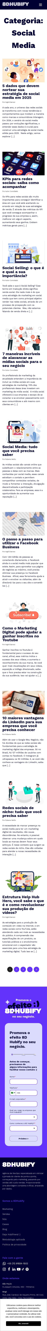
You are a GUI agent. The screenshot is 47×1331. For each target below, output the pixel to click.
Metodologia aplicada (13, 1239)
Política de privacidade (14, 1244)
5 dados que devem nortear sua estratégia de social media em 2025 (21, 91)
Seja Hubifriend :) (11, 1234)
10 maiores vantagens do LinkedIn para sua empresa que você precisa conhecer (23, 724)
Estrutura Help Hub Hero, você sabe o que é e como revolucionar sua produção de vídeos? (23, 905)
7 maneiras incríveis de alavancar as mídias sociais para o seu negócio (22, 360)
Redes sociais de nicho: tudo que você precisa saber (22, 811)
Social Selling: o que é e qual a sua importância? (23, 272)
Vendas (6, 1214)
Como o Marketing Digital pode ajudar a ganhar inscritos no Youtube (22, 634)
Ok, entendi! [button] (23, 1323)
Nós (4, 1219)
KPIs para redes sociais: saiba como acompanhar (20, 183)
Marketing (7, 1209)
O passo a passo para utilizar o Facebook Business (22, 543)
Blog (4, 1229)
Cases (5, 1224)
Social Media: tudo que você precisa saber (19, 450)
